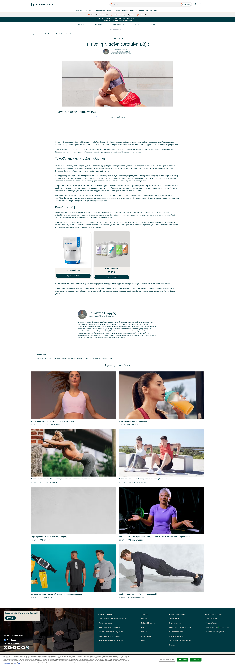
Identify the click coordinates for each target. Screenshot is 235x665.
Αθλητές (154, 24)
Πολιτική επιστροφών (106, 623)
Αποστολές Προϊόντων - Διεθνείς (109, 627)
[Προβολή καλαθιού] (201, 4)
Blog (42, 34)
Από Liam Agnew (133, 425)
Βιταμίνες (110, 10)
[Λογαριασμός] (195, 4)
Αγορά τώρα (75, 275)
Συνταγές (137, 24)
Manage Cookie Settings (167, 659)
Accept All (196, 659)
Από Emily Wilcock (135, 540)
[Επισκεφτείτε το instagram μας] (5, 647)
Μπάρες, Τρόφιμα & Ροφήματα (126, 10)
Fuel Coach (187, 4)
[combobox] (150, 4)
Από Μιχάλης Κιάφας (136, 597)
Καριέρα (172, 645)
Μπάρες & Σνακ (146, 636)
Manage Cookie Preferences (14, 635)
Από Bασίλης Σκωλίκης (49, 482)
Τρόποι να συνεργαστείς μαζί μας (180, 640)
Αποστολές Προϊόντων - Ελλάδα (109, 636)
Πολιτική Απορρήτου (176, 632)
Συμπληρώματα (118, 24)
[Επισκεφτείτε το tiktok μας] (14, 647)
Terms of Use (16, 663)
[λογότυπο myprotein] (42, 4)
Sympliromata (49, 34)
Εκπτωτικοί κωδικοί (212, 618)
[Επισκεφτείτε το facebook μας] (10, 647)
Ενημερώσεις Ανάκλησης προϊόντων (111, 640)
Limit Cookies (183, 659)
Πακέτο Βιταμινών (111, 269)
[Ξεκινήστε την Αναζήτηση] (112, 4)
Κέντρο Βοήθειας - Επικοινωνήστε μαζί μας (113, 618)
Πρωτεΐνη (79, 10)
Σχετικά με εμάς (174, 618)
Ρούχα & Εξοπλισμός (148, 623)
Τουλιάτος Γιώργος (102, 313)
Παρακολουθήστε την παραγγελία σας (111, 632)
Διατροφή (88, 10)
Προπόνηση (99, 24)
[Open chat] (27, 647)
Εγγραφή (10, 618)
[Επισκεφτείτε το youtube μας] (19, 647)
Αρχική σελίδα (35, 34)
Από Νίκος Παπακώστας (137, 482)
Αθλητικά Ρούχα (99, 10)
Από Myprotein (46, 540)
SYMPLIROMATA (117, 38)
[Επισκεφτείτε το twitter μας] (23, 647)
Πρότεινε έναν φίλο (218, 627)
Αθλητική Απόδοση (152, 10)
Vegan (141, 10)
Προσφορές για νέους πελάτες (215, 632)
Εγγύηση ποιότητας (175, 623)
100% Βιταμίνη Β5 (73, 270)
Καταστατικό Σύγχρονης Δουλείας (180, 627)
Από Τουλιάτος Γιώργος (121, 52)
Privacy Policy (7, 663)
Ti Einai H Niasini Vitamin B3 (63, 34)
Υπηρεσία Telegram (212, 623)
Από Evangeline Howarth (50, 425)
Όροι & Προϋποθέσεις (176, 636)
